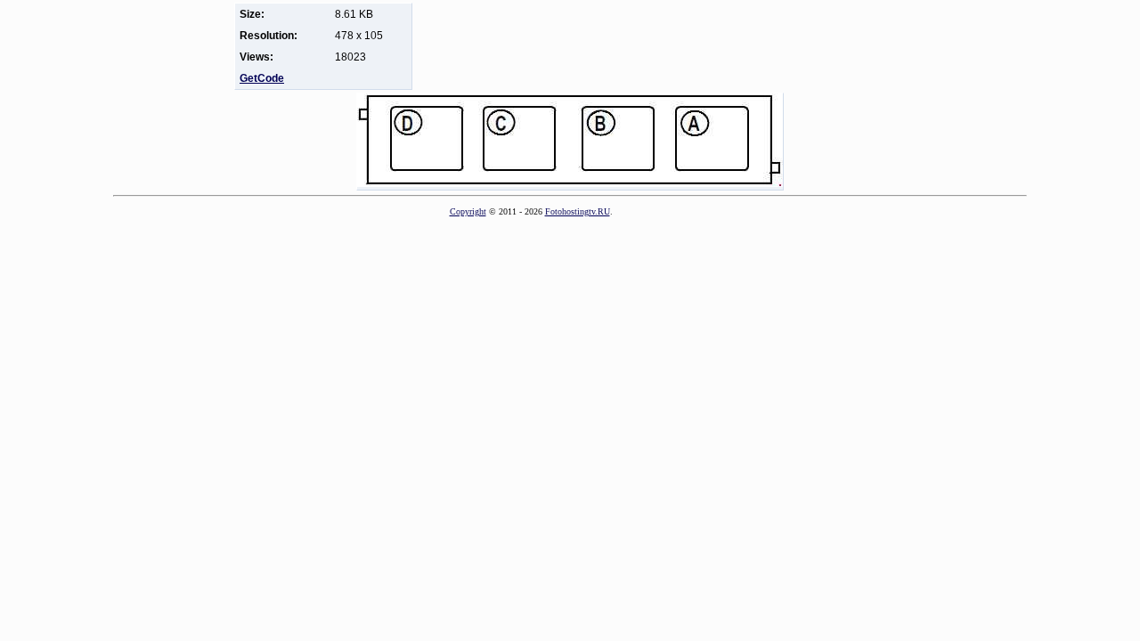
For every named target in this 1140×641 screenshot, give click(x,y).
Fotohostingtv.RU (577, 211)
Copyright (468, 211)
